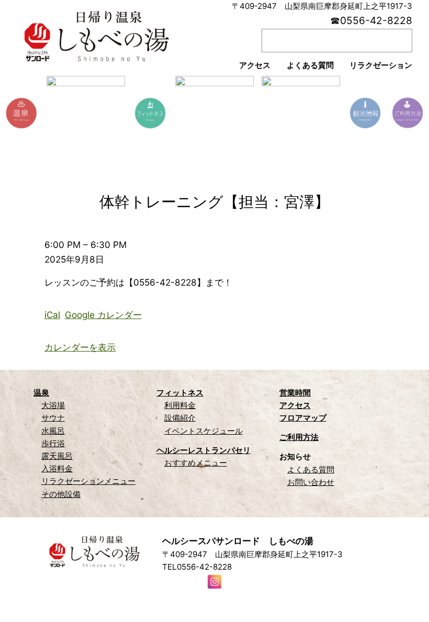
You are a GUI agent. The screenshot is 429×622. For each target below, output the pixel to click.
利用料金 (180, 405)
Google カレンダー (103, 314)
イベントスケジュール (203, 431)
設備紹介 (180, 418)
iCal (52, 314)
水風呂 (53, 431)
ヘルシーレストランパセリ (203, 450)
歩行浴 (53, 443)
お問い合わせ (310, 482)
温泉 (41, 393)
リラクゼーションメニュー (88, 481)
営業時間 (295, 393)
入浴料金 (57, 468)
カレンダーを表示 (80, 347)
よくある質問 (310, 469)
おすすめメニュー (195, 463)
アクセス (295, 405)
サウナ (53, 418)
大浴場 (53, 405)
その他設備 (61, 494)
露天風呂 (57, 456)
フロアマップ (302, 418)
